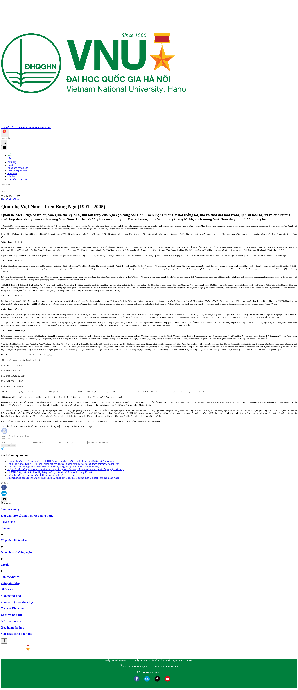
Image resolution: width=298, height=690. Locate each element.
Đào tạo (11, 165)
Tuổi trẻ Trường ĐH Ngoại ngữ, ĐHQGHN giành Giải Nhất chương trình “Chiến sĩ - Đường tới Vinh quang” (61, 461)
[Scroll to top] (4, 641)
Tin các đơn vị (10, 576)
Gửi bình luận (8, 446)
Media (5, 564)
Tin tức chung (10, 509)
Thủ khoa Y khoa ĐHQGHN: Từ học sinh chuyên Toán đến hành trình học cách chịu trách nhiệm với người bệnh (63, 463)
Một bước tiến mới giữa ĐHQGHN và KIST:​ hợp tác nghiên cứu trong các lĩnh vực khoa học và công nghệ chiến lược (65, 469)
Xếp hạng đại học (12, 627)
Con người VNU (11, 595)
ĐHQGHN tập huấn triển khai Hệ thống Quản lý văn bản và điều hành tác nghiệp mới (49, 472)
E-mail (28, 127)
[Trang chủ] (94, 124)
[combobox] (5, 133)
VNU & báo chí (11, 621)
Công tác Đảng (10, 583)
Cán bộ (11, 176)
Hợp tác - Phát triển (14, 540)
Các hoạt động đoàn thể (16, 633)
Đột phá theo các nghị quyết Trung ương (27, 515)
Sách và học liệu (11, 614)
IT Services (37, 127)
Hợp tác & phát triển (17, 170)
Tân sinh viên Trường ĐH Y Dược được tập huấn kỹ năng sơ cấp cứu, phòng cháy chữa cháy (53, 466)
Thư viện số (7, 127)
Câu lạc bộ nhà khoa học (17, 602)
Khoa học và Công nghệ (16, 552)
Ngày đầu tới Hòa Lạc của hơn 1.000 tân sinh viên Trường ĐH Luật (40, 475)
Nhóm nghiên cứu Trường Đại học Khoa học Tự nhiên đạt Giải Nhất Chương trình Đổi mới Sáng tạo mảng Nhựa (63, 477)
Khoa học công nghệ (17, 167)
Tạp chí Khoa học (12, 608)
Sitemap (47, 127)
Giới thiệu (12, 162)
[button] (149, 488)
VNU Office (19, 127)
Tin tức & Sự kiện (10, 199)
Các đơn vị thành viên (18, 179)
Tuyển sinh (8, 521)
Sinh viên (12, 173)
